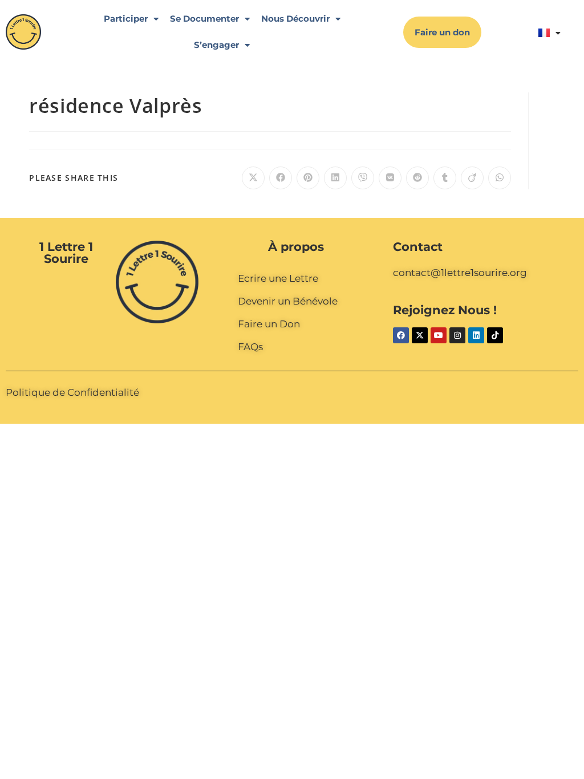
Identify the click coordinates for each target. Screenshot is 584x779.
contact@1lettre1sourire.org (460, 272)
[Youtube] (439, 335)
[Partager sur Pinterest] (308, 178)
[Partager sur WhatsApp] (499, 178)
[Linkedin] (476, 335)
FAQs (250, 346)
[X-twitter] (420, 335)
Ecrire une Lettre (278, 278)
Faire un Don (269, 324)
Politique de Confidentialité (72, 392)
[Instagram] (457, 335)
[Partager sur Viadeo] (472, 178)
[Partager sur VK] (390, 178)
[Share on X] (253, 178)
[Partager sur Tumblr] (444, 178)
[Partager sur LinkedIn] (335, 178)
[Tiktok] (495, 335)
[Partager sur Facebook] (280, 178)
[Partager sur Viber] (362, 178)
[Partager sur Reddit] (417, 178)
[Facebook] (401, 335)
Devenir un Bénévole (288, 301)
